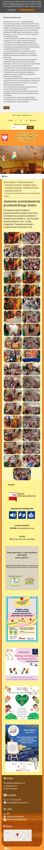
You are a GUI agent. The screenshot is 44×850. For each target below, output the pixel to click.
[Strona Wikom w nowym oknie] (7, 848)
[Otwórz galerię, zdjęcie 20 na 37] (31, 356)
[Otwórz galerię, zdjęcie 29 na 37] (13, 421)
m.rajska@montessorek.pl (17, 803)
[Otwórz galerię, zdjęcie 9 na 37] (13, 290)
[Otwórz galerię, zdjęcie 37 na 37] (22, 474)
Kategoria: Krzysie (31, 188)
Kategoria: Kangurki (13, 188)
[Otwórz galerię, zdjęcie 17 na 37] (13, 343)
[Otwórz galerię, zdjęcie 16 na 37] (31, 330)
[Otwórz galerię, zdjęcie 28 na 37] (31, 408)
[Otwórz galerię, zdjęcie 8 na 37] (31, 277)
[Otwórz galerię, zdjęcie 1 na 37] (13, 238)
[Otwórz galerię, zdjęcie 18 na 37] (31, 343)
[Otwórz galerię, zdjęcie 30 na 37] (31, 421)
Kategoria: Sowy (29, 185)
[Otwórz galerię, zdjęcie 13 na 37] (13, 317)
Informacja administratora (22, 124)
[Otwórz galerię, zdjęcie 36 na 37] (31, 461)
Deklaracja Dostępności (16, 820)
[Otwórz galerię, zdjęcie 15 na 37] (13, 330)
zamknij (7, 107)
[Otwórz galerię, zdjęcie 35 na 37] (13, 461)
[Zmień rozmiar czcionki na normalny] (15, 120)
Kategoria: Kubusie (25, 182)
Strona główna (18, 115)
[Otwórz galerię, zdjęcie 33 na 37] (13, 448)
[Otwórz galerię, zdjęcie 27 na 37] (13, 408)
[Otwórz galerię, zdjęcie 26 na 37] (31, 395)
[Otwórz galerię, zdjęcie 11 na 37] (13, 304)
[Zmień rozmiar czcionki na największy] (26, 120)
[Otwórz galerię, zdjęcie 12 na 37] (31, 304)
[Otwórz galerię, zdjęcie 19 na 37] (13, 356)
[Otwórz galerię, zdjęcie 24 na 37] (31, 382)
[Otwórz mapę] (18, 835)
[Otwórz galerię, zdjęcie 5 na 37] (13, 264)
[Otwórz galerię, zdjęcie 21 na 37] (13, 369)
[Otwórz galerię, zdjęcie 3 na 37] (13, 251)
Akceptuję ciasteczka (26, 10)
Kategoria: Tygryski (13, 185)
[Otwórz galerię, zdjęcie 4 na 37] (31, 251)
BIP (8, 814)
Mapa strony (27, 115)
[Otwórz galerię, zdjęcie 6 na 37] (31, 264)
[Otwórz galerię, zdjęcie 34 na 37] (31, 448)
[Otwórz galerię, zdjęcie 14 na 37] (31, 317)
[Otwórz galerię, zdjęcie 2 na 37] (31, 238)
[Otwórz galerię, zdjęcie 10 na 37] (31, 290)
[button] (2, 159)
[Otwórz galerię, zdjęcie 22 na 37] (31, 369)
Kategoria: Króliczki (13, 190)
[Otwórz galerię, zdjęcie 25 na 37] (13, 395)
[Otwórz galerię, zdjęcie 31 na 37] (13, 435)
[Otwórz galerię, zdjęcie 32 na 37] (31, 435)
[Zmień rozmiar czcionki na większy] (20, 120)
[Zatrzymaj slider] (22, 171)
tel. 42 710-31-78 (13, 800)
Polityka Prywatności (15, 817)
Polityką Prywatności (17, 4)
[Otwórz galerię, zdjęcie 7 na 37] (13, 277)
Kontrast (33, 120)
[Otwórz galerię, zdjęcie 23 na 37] (13, 382)
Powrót (11, 485)
